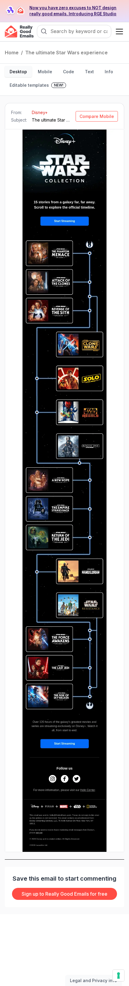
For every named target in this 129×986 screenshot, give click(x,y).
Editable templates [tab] (36, 85)
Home (12, 53)
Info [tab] (109, 71)
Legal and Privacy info (93, 980)
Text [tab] (89, 71)
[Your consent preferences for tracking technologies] (118, 975)
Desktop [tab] (18, 71)
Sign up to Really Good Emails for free (64, 894)
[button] (118, 31)
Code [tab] (68, 71)
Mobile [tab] (45, 71)
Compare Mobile (97, 116)
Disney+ (40, 112)
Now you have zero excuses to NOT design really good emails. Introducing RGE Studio (72, 10)
